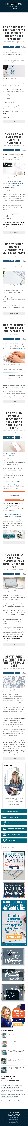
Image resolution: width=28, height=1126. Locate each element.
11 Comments (19, 256)
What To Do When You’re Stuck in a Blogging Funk (17, 1042)
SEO (5, 42)
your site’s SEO (20, 348)
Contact (17, 1112)
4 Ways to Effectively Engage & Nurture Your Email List (16, 1059)
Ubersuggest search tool (12, 514)
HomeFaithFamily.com (8, 178)
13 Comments (21, 668)
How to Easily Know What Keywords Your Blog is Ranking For (14, 560)
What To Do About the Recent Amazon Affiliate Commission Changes (16, 1051)
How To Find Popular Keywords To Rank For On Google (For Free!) (14, 420)
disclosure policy (9, 62)
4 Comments (21, 42)
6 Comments (21, 145)
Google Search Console (9, 713)
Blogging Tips (9, 256)
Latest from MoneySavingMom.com (10, 1079)
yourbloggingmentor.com (15, 1119)
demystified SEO (13, 481)
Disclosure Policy (11, 1115)
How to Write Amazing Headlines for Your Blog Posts (14, 248)
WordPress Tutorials (12, 42)
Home (10, 1112)
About (13, 1112)
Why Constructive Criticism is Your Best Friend (17, 1033)
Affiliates (18, 1115)
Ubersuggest (6, 507)
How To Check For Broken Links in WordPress (14, 138)
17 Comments (15, 334)
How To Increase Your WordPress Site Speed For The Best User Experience (14, 33)
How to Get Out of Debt (7, 1083)
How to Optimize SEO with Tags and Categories (14, 328)
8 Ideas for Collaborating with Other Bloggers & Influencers (16, 1068)
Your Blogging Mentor (14, 4)
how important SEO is (19, 387)
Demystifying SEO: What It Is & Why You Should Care (14, 661)
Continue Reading (14, 121)
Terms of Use (17, 1114)
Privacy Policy (11, 1114)
